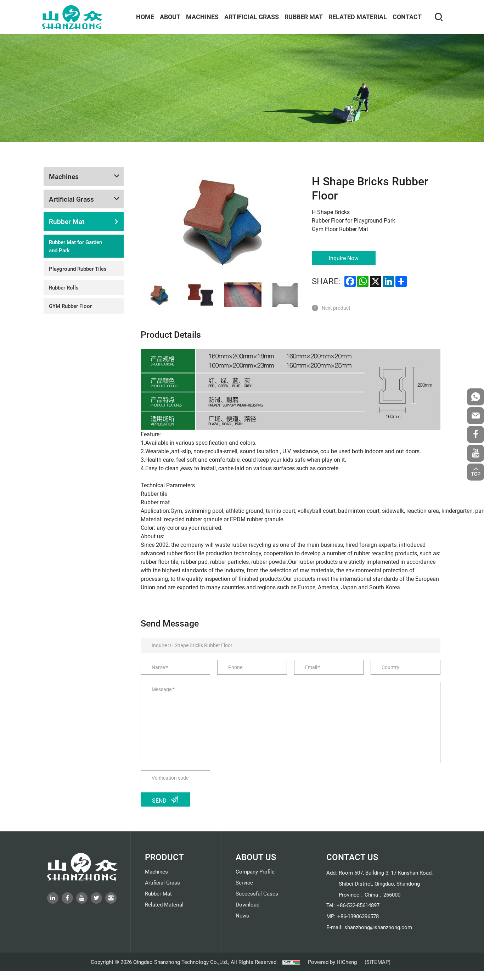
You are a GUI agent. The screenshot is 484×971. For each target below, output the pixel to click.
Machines (202, 16)
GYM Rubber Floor (70, 305)
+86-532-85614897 (358, 905)
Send (159, 800)
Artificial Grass (251, 16)
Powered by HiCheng (332, 961)
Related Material (357, 16)
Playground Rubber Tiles (78, 268)
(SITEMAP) (377, 961)
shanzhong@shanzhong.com (378, 927)
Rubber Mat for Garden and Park (75, 246)
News (242, 915)
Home (145, 16)
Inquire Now (344, 258)
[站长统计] (291, 962)
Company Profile (255, 871)
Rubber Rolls (64, 287)
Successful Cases (257, 893)
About (170, 16)
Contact (407, 16)
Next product (336, 308)
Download (247, 904)
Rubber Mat (304, 16)
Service (244, 882)
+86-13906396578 (358, 916)
